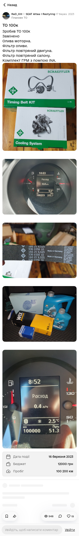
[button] (19, 17)
